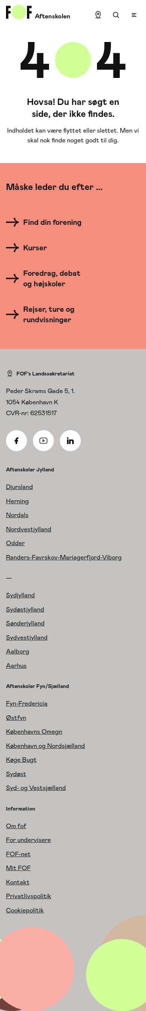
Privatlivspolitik (28, 896)
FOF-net (18, 854)
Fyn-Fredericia (27, 703)
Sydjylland (20, 595)
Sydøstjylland (25, 609)
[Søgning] (116, 15)
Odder (15, 543)
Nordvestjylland (28, 529)
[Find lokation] (98, 15)
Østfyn (16, 717)
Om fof (16, 826)
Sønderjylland (25, 623)
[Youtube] (43, 440)
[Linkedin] (70, 440)
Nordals (17, 515)
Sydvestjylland (27, 637)
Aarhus (16, 665)
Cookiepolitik (25, 910)
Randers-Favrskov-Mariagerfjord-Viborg (64, 557)
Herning (17, 501)
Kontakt (18, 882)
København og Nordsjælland (45, 746)
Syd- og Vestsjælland (36, 788)
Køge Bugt (21, 759)
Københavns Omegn (34, 731)
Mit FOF (18, 868)
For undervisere (28, 840)
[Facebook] (16, 440)
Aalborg (17, 651)
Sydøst (16, 774)
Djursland (19, 487)
